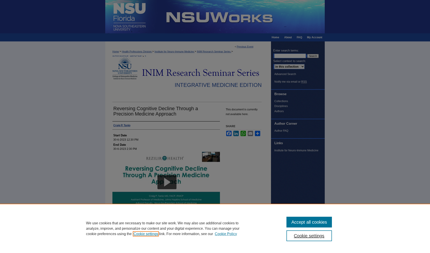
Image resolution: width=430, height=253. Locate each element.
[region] (215, 228)
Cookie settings (145, 234)
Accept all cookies (309, 222)
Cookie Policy (226, 234)
